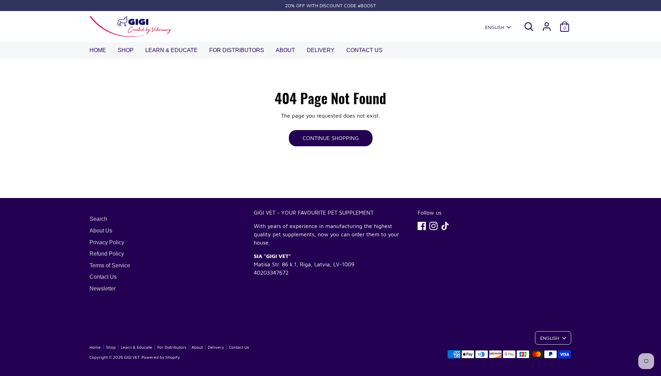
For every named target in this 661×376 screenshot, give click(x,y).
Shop (126, 50)
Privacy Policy (107, 242)
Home (98, 50)
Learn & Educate (171, 50)
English (494, 27)
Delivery (321, 50)
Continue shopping (331, 138)
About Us (101, 231)
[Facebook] (422, 226)
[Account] (547, 26)
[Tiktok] (445, 226)
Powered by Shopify (160, 357)
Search (98, 219)
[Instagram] (433, 226)
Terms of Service (110, 265)
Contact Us (364, 50)
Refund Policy (107, 254)
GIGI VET (131, 357)
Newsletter (103, 288)
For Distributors (236, 50)
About (285, 50)
